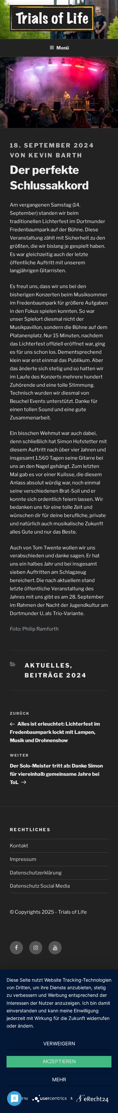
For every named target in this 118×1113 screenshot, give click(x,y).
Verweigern (59, 1043)
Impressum (23, 859)
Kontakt (19, 846)
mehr (59, 1079)
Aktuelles (47, 665)
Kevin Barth (56, 155)
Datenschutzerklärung (36, 873)
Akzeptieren (59, 1061)
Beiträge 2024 (56, 675)
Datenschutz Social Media (40, 886)
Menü (62, 47)
